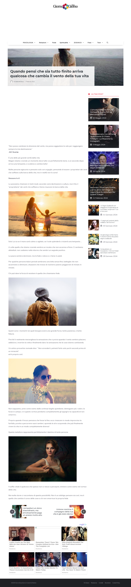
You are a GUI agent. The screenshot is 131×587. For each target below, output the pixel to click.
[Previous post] (12, 512)
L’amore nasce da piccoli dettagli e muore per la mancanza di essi (101, 112)
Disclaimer (108, 583)
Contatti (101, 583)
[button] (107, 42)
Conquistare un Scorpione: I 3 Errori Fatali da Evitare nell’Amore (109, 251)
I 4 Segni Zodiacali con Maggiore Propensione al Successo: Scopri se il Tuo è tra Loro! (109, 208)
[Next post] (84, 512)
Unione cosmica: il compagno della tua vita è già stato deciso (63, 511)
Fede (54, 42)
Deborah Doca (20, 81)
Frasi (89, 42)
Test (99, 42)
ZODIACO (78, 42)
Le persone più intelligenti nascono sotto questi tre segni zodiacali (102, 165)
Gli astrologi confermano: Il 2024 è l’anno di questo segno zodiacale (109, 236)
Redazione (94, 583)
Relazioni (42, 42)
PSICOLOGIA (28, 42)
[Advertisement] (65, 26)
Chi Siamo (86, 583)
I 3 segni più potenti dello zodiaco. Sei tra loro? (109, 221)
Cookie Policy (116, 583)
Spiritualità (64, 42)
